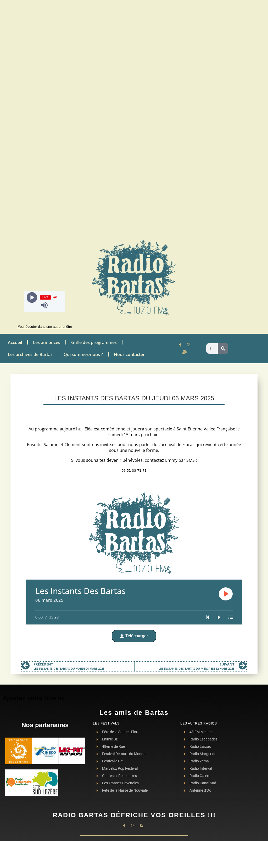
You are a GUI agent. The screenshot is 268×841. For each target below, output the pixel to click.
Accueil (15, 342)
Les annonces (46, 342)
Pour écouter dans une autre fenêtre (45, 327)
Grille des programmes (94, 342)
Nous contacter (129, 354)
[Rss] (141, 825)
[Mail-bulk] (184, 352)
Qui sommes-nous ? (83, 354)
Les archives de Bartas (30, 354)
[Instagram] (188, 344)
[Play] (32, 297)
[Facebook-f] (180, 344)
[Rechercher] (223, 348)
